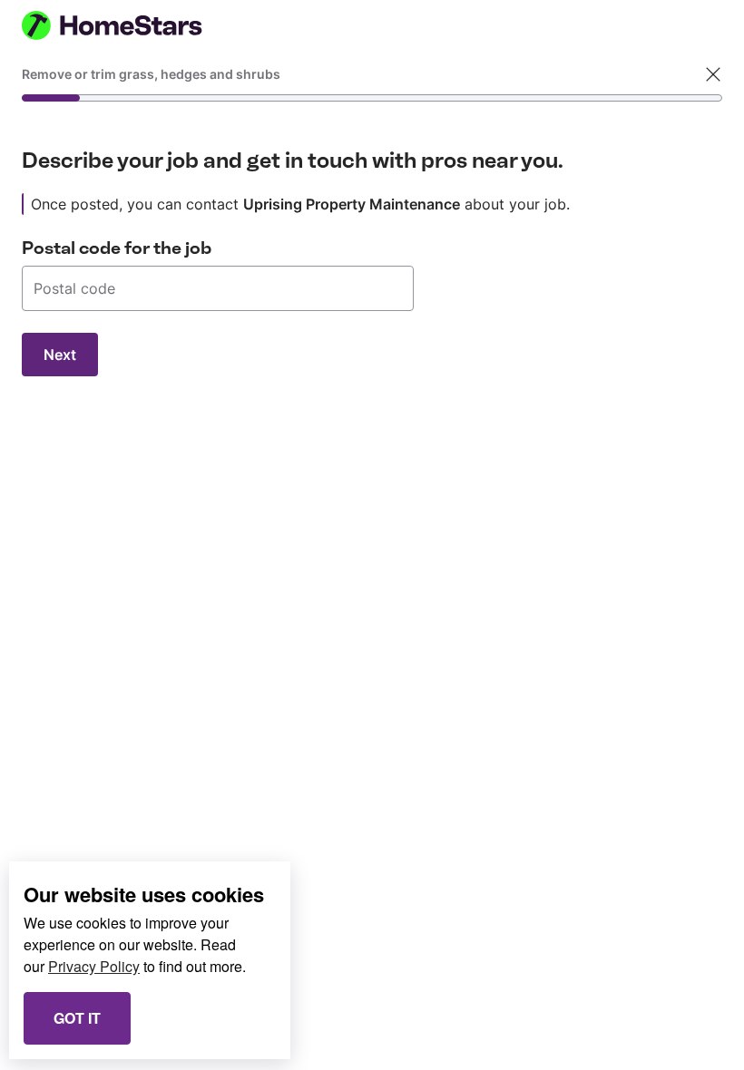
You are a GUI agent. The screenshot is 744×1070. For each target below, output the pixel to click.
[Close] (713, 74)
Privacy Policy (94, 966)
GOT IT (77, 1017)
